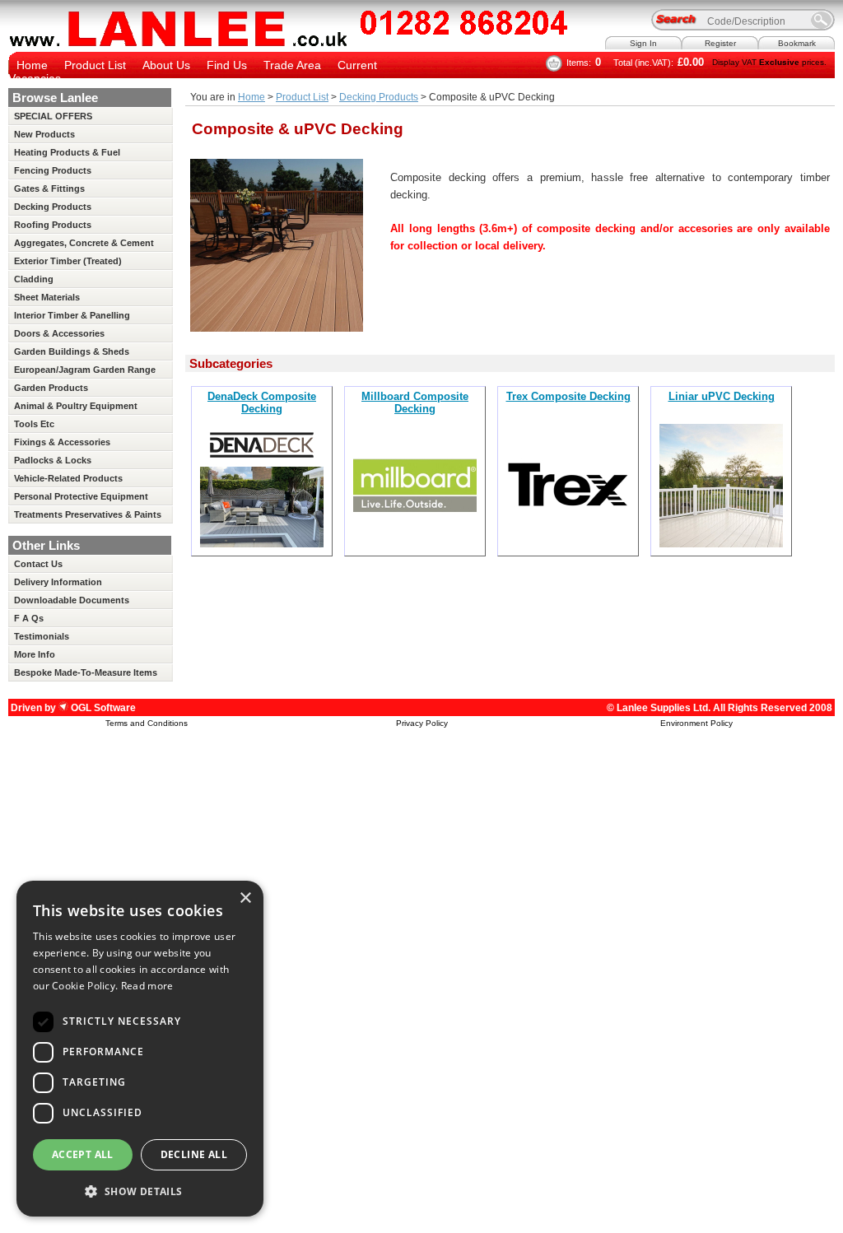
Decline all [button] (194, 1154)
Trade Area (292, 65)
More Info (34, 654)
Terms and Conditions (146, 723)
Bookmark (797, 43)
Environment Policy (696, 723)
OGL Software (102, 708)
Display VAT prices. (769, 62)
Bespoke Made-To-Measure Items (85, 672)
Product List (95, 65)
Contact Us (38, 564)
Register (720, 43)
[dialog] (139, 1049)
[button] (140, 1190)
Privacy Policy (422, 723)
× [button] (245, 898)
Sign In (643, 43)
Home (32, 65)
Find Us (227, 65)
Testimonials (41, 636)
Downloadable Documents (71, 600)
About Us (166, 65)
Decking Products (378, 97)
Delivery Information (58, 582)
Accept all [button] (83, 1154)
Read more (147, 986)
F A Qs (29, 618)
